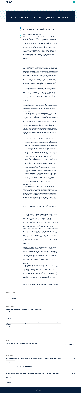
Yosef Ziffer (22, 14)
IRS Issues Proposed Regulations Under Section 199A (18, 316)
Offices (20, 390)
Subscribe (7, 390)
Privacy (65, 390)
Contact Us (57, 390)
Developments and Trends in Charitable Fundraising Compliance (21, 343)
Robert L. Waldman (17, 14)
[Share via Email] (20, 35)
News (17, 390)
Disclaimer (61, 390)
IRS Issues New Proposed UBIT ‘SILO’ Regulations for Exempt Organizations (24, 309)
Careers (11, 390)
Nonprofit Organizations (11, 298)
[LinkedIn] (37, 390)
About (15, 390)
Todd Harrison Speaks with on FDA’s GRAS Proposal (20, 366)
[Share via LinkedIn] (20, 28)
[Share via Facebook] (20, 32)
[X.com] (39, 390)
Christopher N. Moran (28, 14)
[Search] (74, 2)
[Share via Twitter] (20, 30)
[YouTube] (41, 390)
